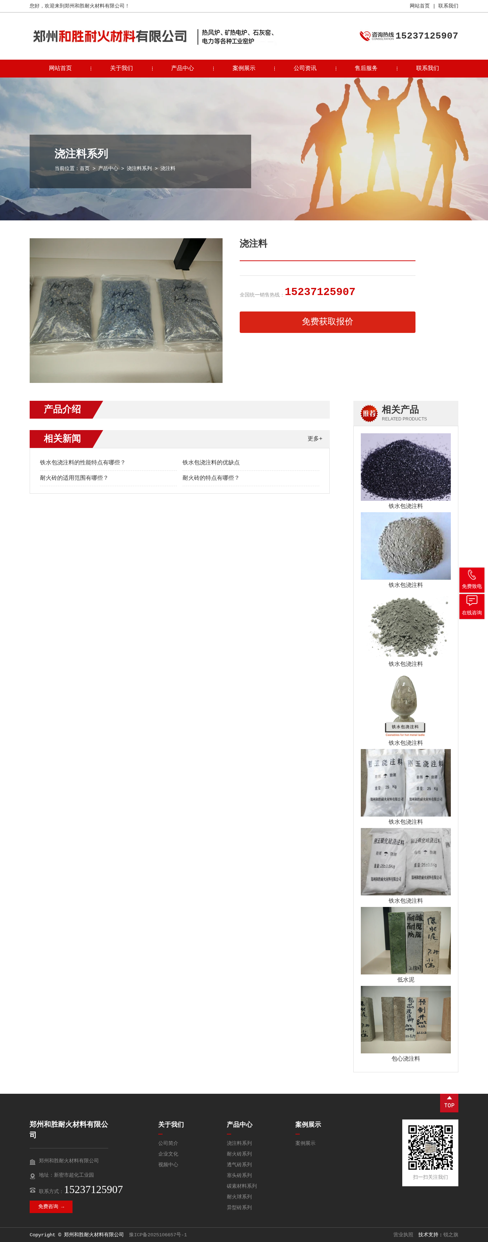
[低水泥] (406, 940)
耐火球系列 (239, 1197)
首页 (85, 168)
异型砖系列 (239, 1208)
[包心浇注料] (406, 1019)
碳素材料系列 (242, 1186)
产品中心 (182, 68)
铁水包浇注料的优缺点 (211, 463)
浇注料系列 (139, 168)
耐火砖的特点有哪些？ (211, 478)
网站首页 (420, 6)
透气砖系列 (239, 1165)
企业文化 (168, 1154)
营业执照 (403, 1235)
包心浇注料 (406, 1059)
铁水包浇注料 (406, 506)
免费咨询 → (51, 1206)
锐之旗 (450, 1235)
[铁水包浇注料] (406, 467)
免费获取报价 (327, 322)
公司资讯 (305, 68)
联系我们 (448, 6)
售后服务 (366, 68)
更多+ (315, 439)
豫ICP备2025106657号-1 (158, 1235)
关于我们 (121, 68)
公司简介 (168, 1143)
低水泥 (405, 980)
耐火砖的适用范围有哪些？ (74, 478)
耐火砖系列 (239, 1154)
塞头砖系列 (239, 1175)
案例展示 (244, 68)
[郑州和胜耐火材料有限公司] (110, 45)
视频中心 (168, 1165)
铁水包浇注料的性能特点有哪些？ (83, 463)
